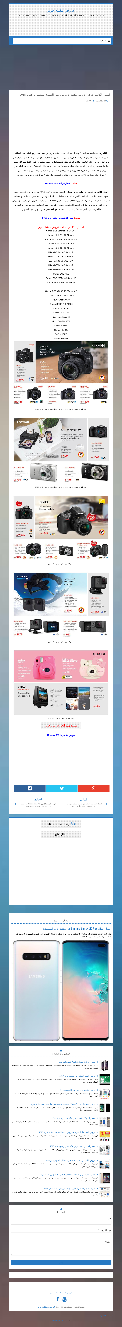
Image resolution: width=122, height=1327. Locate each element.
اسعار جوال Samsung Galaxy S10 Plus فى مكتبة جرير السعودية (77, 928)
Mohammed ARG (58, 1321)
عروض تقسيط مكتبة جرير (61, 1293)
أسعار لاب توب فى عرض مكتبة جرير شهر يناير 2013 (73, 1146)
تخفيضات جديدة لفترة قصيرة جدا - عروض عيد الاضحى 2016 (70, 1188)
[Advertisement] (87, 25)
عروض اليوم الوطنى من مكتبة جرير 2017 (78, 1076)
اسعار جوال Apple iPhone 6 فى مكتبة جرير (77, 1062)
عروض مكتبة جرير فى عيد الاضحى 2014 (78, 1090)
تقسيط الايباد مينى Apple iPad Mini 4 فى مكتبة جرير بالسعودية (68, 1174)
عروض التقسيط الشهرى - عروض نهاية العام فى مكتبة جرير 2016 (67, 1132)
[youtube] (64, 1299)
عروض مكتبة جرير (61, 10)
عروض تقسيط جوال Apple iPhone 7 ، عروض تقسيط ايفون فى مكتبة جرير (63, 1104)
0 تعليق (88, 101)
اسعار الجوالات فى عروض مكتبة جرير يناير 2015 (74, 1118)
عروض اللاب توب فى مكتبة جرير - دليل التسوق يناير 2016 (70, 1160)
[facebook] (58, 1299)
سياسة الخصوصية (105, 1316)
